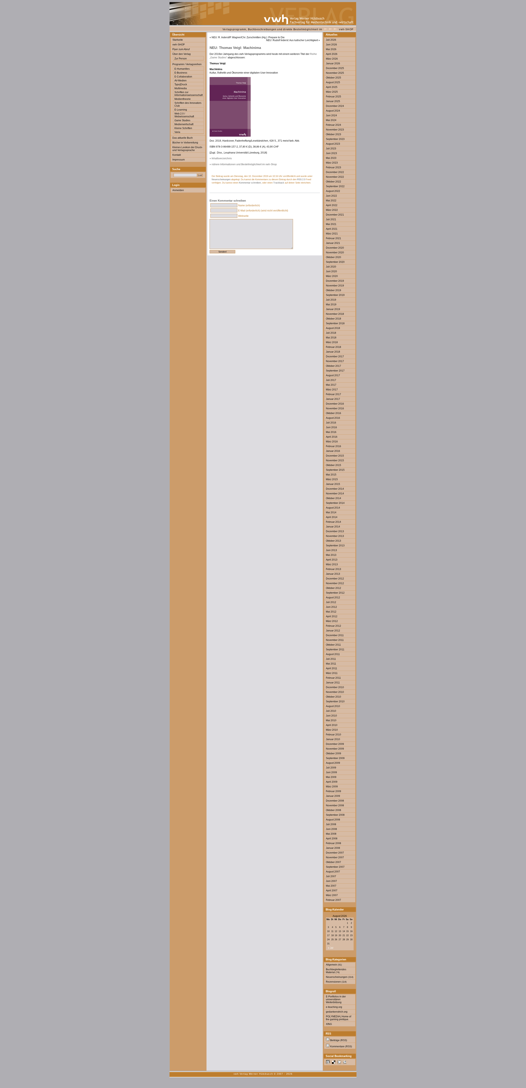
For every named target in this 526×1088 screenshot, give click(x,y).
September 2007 (335, 866)
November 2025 (335, 73)
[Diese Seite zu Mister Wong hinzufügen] (328, 1063)
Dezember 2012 (335, 578)
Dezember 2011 (335, 635)
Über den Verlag (181, 54)
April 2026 (331, 54)
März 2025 (332, 91)
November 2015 (335, 460)
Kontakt (176, 154)
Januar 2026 (333, 63)
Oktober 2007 (333, 862)
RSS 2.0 (301, 179)
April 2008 (331, 838)
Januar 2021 (333, 243)
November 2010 (335, 692)
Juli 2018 (331, 332)
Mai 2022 (331, 200)
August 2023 (333, 143)
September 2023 (335, 139)
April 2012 (331, 616)
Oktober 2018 (333, 318)
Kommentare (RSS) (341, 1046)
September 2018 (335, 323)
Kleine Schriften (183, 128)
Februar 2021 (333, 238)
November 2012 (335, 583)
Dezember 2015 (335, 455)
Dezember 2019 (335, 280)
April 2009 (331, 781)
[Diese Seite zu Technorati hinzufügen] (345, 1063)
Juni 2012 (331, 607)
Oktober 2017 (333, 366)
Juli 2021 (331, 219)
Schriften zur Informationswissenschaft (188, 94)
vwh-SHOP (346, 29)
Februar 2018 (333, 347)
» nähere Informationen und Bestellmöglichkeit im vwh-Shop (243, 164)
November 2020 (335, 252)
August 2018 (333, 328)
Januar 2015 (333, 484)
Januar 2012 (333, 630)
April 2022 (331, 205)
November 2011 (335, 640)
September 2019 (335, 295)
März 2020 (332, 276)
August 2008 (333, 819)
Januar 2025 (333, 101)
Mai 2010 (331, 720)
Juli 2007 (331, 876)
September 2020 (335, 262)
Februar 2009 (333, 791)
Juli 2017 (331, 380)
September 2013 (335, 545)
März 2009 (332, 786)
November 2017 (335, 361)
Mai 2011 (331, 663)
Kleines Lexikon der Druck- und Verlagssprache (187, 149)
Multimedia (180, 88)
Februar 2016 (333, 446)
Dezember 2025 (335, 68)
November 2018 (335, 314)
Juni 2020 (331, 271)
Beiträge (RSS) (338, 1040)
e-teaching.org (334, 1007)
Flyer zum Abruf (181, 49)
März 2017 (332, 389)
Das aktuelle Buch (182, 137)
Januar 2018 (333, 351)
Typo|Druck (180, 84)
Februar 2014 (333, 521)
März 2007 (332, 895)
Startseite (177, 39)
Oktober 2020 (333, 257)
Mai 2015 (331, 474)
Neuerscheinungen (221, 179)
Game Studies (182, 120)
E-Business (180, 72)
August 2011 (333, 654)
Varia (177, 132)
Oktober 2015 (333, 465)
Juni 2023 (331, 153)
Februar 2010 (333, 734)
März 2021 (332, 233)
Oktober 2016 (333, 413)
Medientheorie (182, 99)
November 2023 (335, 129)
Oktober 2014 (333, 498)
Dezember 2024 (335, 106)
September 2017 (335, 370)
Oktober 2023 (333, 134)
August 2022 (333, 191)
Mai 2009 (331, 777)
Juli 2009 (331, 767)
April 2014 (331, 517)
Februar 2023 (333, 167)
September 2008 (335, 814)
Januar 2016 (333, 451)
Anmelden (178, 190)
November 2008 (335, 805)
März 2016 (332, 441)
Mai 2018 (331, 337)
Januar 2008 (333, 848)
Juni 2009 (331, 772)
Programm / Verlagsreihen (187, 64)
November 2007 (335, 857)
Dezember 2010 (335, 687)
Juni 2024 (331, 115)
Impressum (178, 159)
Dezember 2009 (335, 744)
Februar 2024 (333, 124)
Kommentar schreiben (250, 182)
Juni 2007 (331, 881)
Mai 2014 (331, 512)
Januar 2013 (333, 573)
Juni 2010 (331, 715)
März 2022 (332, 210)
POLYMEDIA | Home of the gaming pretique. (338, 1018)
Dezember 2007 (335, 852)
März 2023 (332, 162)
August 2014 (333, 507)
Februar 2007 (333, 900)
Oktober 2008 (333, 810)
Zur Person (180, 58)
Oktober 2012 (333, 588)
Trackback (278, 182)
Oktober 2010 (333, 696)
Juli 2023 (331, 148)
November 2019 (335, 285)
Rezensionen (333, 981)
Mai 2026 (331, 49)
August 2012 (333, 597)
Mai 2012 (331, 611)
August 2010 (333, 706)
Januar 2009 (333, 796)
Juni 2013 (331, 550)
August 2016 (333, 418)
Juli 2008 (331, 824)
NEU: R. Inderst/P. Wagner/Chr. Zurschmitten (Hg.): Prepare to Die (248, 37)
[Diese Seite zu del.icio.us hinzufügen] (334, 1063)
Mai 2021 (331, 224)
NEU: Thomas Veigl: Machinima (235, 48)
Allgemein (331, 964)
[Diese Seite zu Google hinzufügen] (339, 1063)
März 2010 (332, 729)
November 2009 (335, 748)
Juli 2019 (331, 299)
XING (329, 1024)
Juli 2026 (331, 39)
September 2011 (335, 649)
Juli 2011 (331, 659)
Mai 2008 (331, 833)
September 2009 (335, 758)
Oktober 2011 (333, 644)
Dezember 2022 (335, 172)
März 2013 (332, 564)
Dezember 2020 (335, 247)
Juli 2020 (331, 266)
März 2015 (332, 479)
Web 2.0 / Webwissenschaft (184, 115)
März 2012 (332, 621)
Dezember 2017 (335, 356)
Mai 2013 (331, 555)
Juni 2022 (331, 195)
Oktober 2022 (333, 181)
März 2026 (332, 58)
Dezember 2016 (335, 403)
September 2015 (335, 469)
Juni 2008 (331, 829)
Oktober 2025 (333, 77)
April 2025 (331, 87)
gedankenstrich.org (336, 1011)
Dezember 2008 (335, 800)
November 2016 (335, 408)
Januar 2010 (333, 739)
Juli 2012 (331, 602)
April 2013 (331, 559)
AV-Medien (180, 80)
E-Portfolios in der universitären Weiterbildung (336, 999)
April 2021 (331, 228)
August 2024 (333, 110)
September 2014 (335, 503)
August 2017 (333, 375)
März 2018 (332, 342)
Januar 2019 (333, 309)
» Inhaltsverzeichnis (221, 158)
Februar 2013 (333, 569)
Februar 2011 (333, 677)
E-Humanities (182, 68)
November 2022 (335, 176)
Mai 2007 (331, 885)
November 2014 (335, 493)
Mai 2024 (331, 120)
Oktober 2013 (333, 540)
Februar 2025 (333, 96)
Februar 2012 (333, 625)
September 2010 (335, 701)
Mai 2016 (331, 432)
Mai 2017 (331, 384)
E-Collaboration (183, 76)
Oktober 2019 (333, 290)
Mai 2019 (331, 304)
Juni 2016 (331, 427)
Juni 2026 (331, 44)
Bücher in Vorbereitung (185, 142)
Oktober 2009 (333, 753)
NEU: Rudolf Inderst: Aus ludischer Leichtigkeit (292, 40)
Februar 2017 (333, 394)
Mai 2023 (331, 158)
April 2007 (331, 890)
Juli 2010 (331, 711)
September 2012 (335, 592)
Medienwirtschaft (183, 124)
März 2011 (332, 673)
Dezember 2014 (335, 488)
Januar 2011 (333, 682)
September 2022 (335, 186)
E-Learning (180, 109)
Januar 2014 (333, 526)
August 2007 (333, 871)
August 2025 (333, 82)
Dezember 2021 (335, 214)
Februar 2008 (333, 843)
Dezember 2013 (335, 531)
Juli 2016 (331, 422)
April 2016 (331, 436)
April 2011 (331, 668)
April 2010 (331, 725)
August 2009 (333, 762)
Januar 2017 (333, 399)
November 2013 (335, 536)
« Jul (330, 947)
